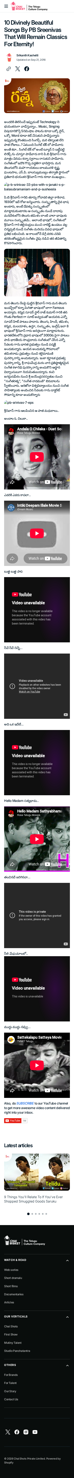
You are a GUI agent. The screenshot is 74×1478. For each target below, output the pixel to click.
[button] (6, 6)
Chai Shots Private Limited (29, 1458)
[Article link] (37, 1181)
